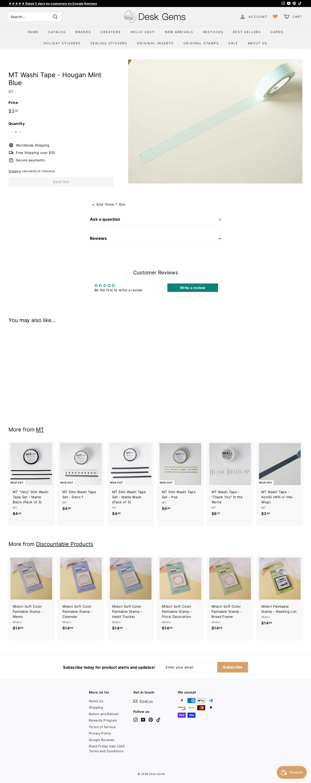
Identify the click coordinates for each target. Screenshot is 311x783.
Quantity (16, 123)
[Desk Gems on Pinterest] (151, 719)
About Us (257, 43)
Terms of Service (102, 727)
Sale (233, 43)
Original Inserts (155, 43)
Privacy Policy (100, 733)
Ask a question (105, 219)
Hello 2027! (143, 32)
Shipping (14, 171)
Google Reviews (101, 740)
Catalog (57, 32)
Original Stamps (201, 43)
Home (33, 32)
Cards (276, 32)
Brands (83, 32)
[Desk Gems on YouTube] (143, 719)
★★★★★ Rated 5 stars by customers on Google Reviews (52, 3)
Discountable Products (64, 544)
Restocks (213, 32)
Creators (111, 32)
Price (13, 102)
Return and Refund (103, 714)
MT (11, 91)
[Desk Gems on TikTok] (158, 719)
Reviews (98, 238)
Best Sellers (247, 32)
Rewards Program (103, 720)
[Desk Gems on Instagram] (135, 719)
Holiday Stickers (62, 43)
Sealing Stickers (108, 43)
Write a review (192, 288)
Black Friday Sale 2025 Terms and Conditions (107, 748)
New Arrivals (179, 32)
